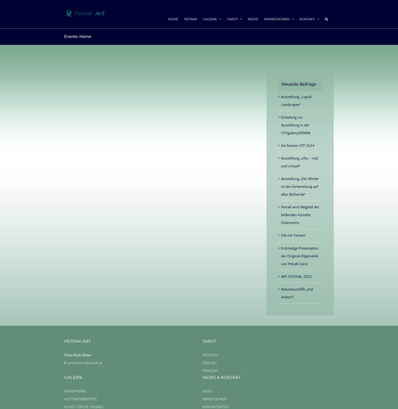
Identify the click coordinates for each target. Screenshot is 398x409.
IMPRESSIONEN (214, 399)
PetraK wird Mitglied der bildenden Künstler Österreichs (300, 215)
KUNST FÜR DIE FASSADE (84, 406)
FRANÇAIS (210, 370)
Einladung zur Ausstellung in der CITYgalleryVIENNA (295, 125)
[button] (326, 19)
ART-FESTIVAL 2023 (296, 276)
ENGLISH (209, 362)
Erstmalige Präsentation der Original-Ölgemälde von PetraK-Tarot (300, 256)
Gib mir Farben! (293, 235)
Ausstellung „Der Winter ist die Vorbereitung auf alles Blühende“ (300, 186)
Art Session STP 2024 (297, 145)
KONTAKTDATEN (215, 406)
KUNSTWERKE (75, 391)
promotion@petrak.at (85, 362)
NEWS (207, 391)
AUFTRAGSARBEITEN (80, 399)
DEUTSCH (210, 355)
